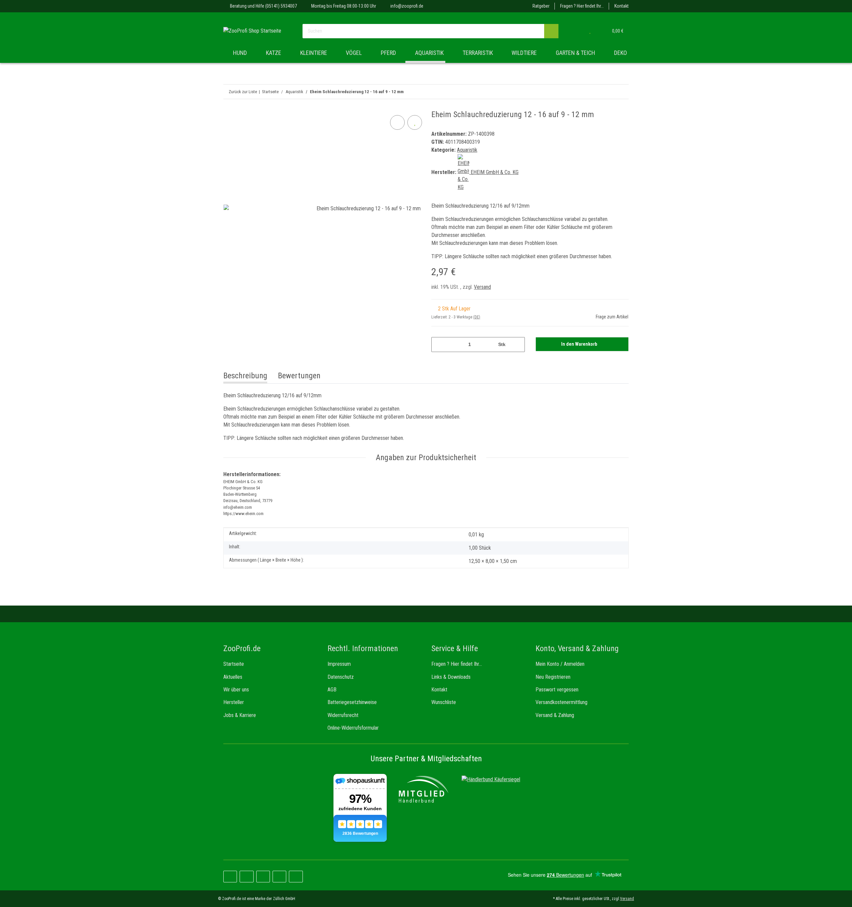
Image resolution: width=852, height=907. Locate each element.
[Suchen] (551, 31)
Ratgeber (540, 6)
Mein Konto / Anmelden (559, 664)
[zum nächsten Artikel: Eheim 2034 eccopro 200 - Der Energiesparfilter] (607, 92)
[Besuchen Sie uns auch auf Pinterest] (246, 876)
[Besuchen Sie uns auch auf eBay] (296, 876)
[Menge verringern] (439, 344)
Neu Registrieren (552, 677)
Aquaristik (467, 150)
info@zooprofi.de (406, 6)
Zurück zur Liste (243, 91)
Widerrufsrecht (342, 715)
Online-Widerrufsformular (353, 728)
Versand (482, 287)
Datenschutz (340, 677)
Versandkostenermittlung (561, 702)
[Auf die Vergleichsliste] (397, 122)
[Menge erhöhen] (517, 344)
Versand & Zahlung (554, 715)
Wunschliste (443, 702)
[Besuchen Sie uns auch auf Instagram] (263, 876)
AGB (331, 689)
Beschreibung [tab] (245, 375)
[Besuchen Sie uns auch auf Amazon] (279, 876)
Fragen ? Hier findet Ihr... (582, 6)
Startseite (233, 664)
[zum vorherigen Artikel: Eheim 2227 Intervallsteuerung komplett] (621, 92)
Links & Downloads (451, 677)
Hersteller (233, 702)
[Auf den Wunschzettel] (414, 122)
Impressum (339, 664)
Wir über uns (236, 689)
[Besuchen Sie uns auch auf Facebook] (230, 876)
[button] (576, 31)
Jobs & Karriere (239, 715)
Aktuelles (232, 677)
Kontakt (621, 6)
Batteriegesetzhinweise (352, 702)
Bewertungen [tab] (299, 375)
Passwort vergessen (556, 689)
